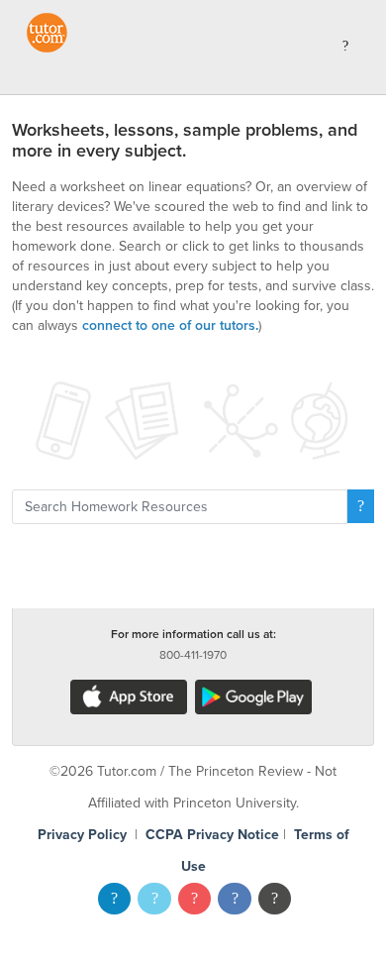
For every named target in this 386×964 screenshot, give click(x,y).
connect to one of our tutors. (170, 325)
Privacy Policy (82, 834)
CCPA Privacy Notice (212, 834)
